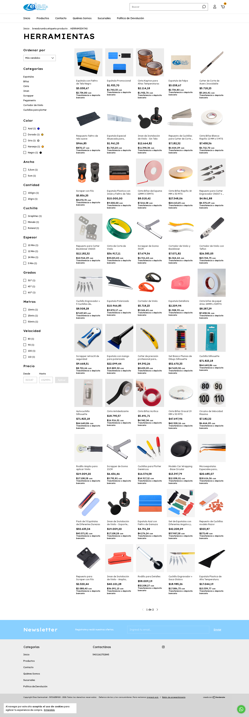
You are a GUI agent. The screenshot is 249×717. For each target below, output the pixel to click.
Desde (26, 373)
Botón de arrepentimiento (173, 697)
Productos (42, 18)
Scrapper (28, 95)
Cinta (26, 86)
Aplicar (62, 379)
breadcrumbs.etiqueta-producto (50, 28)
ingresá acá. (153, 697)
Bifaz (26, 81)
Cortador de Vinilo (33, 105)
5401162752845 (101, 654)
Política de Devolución (130, 18)
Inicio (26, 18)
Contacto (61, 18)
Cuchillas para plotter (35, 110)
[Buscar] (203, 6)
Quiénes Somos (82, 18)
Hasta (42, 373)
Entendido (49, 710)
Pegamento (29, 100)
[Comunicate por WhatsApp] (241, 709)
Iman (26, 91)
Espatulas (28, 76)
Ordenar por (34, 50)
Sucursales (104, 18)
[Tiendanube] (214, 697)
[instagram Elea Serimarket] (163, 647)
